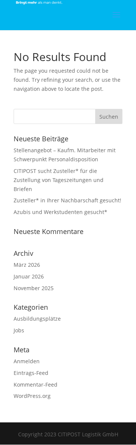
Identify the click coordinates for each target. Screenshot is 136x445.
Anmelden (27, 361)
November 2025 (34, 288)
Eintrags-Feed (31, 372)
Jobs (19, 330)
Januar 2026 (29, 276)
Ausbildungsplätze (37, 318)
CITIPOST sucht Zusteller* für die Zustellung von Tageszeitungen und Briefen (59, 180)
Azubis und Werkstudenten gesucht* (60, 212)
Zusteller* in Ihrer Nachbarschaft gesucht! (67, 200)
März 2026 (27, 264)
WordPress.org (32, 395)
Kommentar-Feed (35, 384)
